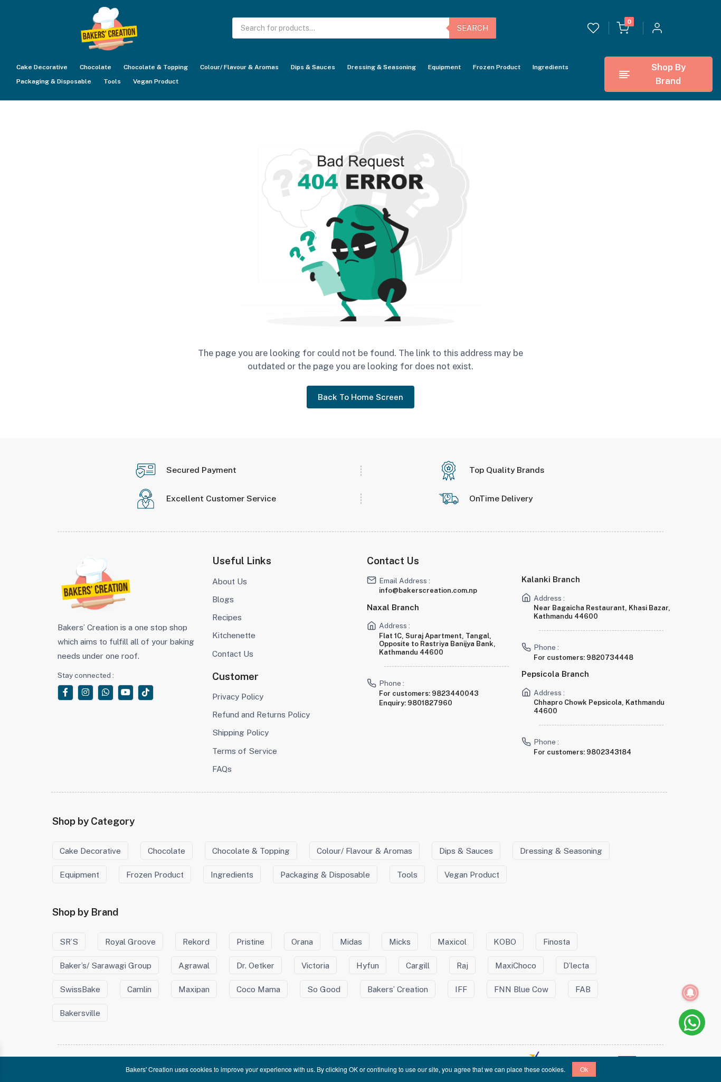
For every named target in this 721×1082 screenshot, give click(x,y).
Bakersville (80, 1013)
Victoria (315, 965)
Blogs (223, 599)
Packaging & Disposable (53, 81)
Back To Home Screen (360, 397)
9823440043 (455, 693)
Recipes (227, 617)
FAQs (222, 768)
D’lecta (576, 965)
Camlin (139, 989)
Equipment (444, 67)
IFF (461, 989)
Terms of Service (244, 750)
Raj (462, 965)
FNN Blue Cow (521, 989)
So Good (323, 989)
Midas (351, 941)
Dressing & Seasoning (381, 67)
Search (472, 28)
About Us (229, 581)
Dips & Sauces (313, 67)
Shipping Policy (240, 732)
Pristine (250, 941)
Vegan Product (155, 81)
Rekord (196, 941)
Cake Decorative (42, 67)
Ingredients (550, 67)
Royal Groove (130, 941)
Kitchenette (233, 635)
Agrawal (194, 965)
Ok (584, 1069)
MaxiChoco (515, 965)
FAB (583, 989)
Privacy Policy (237, 696)
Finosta (556, 941)
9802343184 (608, 752)
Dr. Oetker (255, 965)
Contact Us (232, 653)
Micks (400, 941)
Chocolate (95, 67)
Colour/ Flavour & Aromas (239, 67)
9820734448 (609, 657)
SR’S (69, 941)
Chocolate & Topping (156, 67)
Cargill (418, 965)
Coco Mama (258, 989)
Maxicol (452, 941)
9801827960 (429, 703)
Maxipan (194, 989)
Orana (302, 941)
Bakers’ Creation (397, 989)
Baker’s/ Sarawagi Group (105, 965)
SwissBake (80, 989)
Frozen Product (496, 67)
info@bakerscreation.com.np (428, 590)
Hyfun (367, 965)
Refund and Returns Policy (261, 714)
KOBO (505, 941)
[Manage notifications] (690, 992)
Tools (112, 81)
